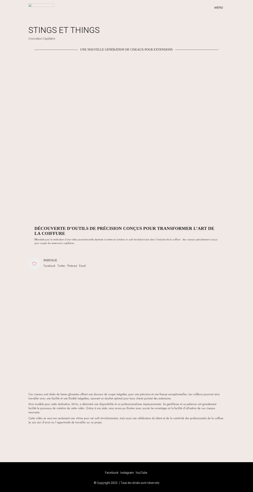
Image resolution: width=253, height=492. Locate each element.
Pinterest (72, 266)
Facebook (49, 266)
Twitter (61, 266)
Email (82, 266)
